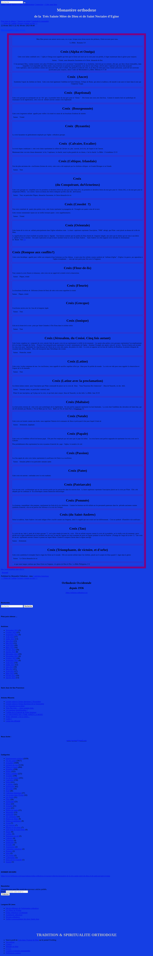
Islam (8, 853)
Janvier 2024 (10, 652)
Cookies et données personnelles (18, 951)
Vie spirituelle (11, 817)
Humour (9, 851)
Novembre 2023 (12, 656)
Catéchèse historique (41, 576)
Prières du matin (12, 810)
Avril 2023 (10, 671)
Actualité (9, 806)
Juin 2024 (9, 641)
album (8, 804)
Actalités (9, 776)
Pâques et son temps (13, 827)
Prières (8, 771)
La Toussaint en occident (15, 706)
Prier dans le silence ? (9, 21)
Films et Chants (11, 767)
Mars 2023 (10, 673)
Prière (8, 782)
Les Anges (10, 855)
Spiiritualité (10, 787)
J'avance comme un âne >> (27, 23)
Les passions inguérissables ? (17, 710)
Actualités (9, 763)
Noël (7, 791)
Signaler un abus (12, 946)
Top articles (10, 942)
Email (3, 892)
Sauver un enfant (24, 21)
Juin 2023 (9, 667)
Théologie (9, 840)
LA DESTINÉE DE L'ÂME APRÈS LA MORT (24, 715)
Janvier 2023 (10, 678)
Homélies (9, 769)
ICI (24, 240)
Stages (8, 832)
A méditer (9, 784)
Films (8, 799)
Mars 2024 (10, 648)
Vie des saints (11, 761)
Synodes (9, 845)
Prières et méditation (13, 821)
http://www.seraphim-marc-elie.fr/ (12, 569)
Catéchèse (9, 780)
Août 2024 (10, 637)
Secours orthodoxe (13, 917)
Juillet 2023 (10, 665)
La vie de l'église (12, 778)
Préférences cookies (13, 953)
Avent (8, 823)
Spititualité (10, 843)
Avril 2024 (10, 645)
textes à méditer (11, 774)
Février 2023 (10, 675)
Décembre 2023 (12, 654)
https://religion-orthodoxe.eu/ (77, 593)
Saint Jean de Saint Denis (15, 830)
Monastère (10, 812)
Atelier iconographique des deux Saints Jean (22, 919)
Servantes (9, 789)
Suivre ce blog (17, 4)
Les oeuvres (10, 825)
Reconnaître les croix (13, 30)
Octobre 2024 (11, 632)
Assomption (10, 847)
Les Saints (10, 797)
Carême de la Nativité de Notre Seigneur (21, 712)
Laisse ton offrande (13, 721)
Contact (9, 944)
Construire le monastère (40, 21)
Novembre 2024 (12, 630)
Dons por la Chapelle (14, 860)
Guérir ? (9, 719)
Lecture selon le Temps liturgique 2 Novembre (23, 702)
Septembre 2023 (12, 660)
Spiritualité (10, 802)
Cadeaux (9, 838)
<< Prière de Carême (9, 23)
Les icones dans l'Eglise (15, 795)
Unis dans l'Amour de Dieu (28, 940)
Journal (8, 862)
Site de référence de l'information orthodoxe (22, 908)
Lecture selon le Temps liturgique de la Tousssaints (25, 704)
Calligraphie (10, 858)
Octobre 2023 (11, 658)
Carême (9, 834)
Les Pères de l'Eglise (13, 910)
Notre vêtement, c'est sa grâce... (18, 717)
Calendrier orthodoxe (14, 849)
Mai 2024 (9, 643)
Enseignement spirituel (14, 759)
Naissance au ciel (12, 836)
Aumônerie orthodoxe (14, 915)
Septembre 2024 (12, 635)
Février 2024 (10, 650)
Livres (8, 808)
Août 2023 (10, 663)
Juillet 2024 (10, 639)
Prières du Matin (12, 819)
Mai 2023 (9, 669)
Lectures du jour (12, 765)
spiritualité (10, 815)
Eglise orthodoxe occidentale (16, 913)
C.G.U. (8, 949)
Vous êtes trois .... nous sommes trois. (20, 708)
